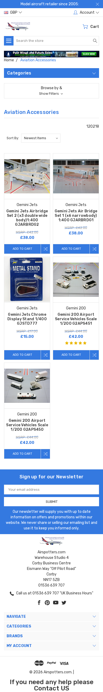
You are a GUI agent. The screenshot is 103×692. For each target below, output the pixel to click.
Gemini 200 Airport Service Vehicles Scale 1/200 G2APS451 (76, 319)
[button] (51, 54)
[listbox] (40, 138)
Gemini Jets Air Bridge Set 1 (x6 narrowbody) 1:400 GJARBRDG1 (76, 215)
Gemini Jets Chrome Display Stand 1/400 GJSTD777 (27, 319)
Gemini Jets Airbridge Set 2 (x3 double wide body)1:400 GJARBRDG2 (27, 218)
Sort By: (13, 138)
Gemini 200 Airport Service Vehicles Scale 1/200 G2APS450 (27, 425)
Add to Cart (22, 248)
